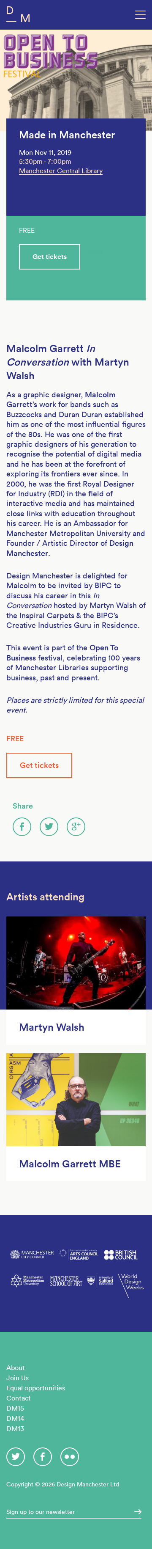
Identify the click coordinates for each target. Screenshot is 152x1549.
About (15, 1367)
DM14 (15, 1418)
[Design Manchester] (18, 15)
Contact (18, 1398)
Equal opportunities (35, 1388)
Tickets (92, 251)
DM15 (15, 1408)
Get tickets (50, 256)
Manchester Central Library (61, 170)
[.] (135, 1511)
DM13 (15, 1428)
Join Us (17, 1377)
